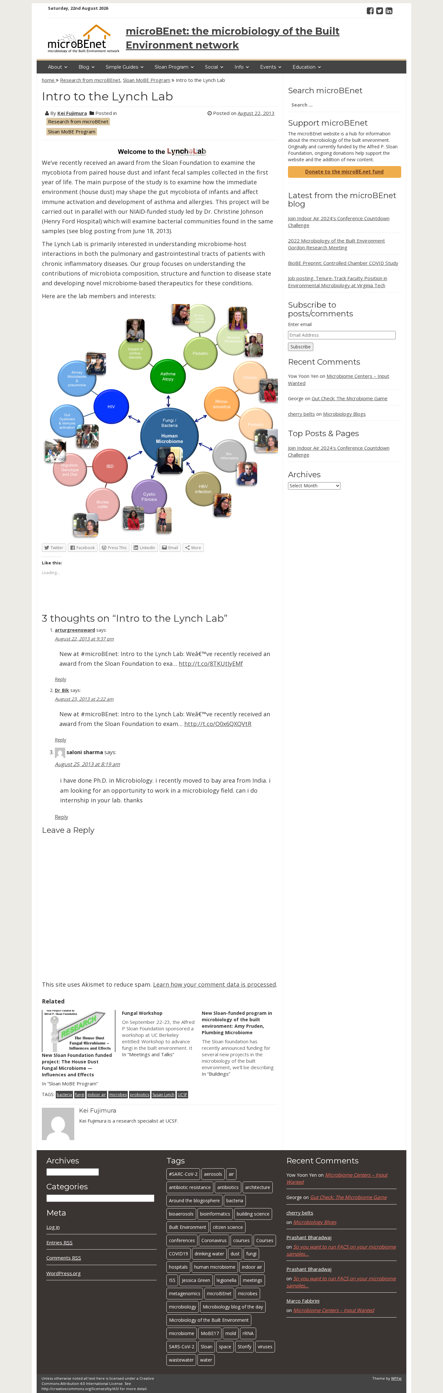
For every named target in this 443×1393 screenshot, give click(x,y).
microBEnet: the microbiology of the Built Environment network (233, 38)
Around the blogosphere (194, 1200)
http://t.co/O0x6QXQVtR (217, 724)
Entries (59, 1242)
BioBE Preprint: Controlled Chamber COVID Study (343, 263)
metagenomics (184, 1293)
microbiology (182, 1307)
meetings (252, 1280)
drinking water (209, 1254)
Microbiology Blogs (344, 414)
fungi (79, 1094)
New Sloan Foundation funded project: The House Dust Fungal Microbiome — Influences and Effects (77, 1065)
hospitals (178, 1267)
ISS (172, 1280)
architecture (257, 1187)
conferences (182, 1240)
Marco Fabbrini (302, 1300)
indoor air (97, 1094)
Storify (244, 1346)
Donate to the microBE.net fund (344, 171)
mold (230, 1333)
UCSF (182, 1094)
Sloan (206, 1346)
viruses (265, 1346)
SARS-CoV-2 (181, 1346)
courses (241, 1240)
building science (253, 1214)
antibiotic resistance (190, 1187)
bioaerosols (181, 1214)
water (206, 1360)
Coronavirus (214, 1240)
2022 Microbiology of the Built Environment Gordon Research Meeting (336, 244)
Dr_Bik (62, 690)
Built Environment (187, 1227)
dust (235, 1254)
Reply (60, 679)
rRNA (248, 1333)
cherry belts (301, 414)
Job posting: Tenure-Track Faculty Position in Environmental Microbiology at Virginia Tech (337, 281)
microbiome (181, 1333)
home (49, 80)
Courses (264, 1240)
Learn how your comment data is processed (214, 984)
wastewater (181, 1360)
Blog (83, 67)
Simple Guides (122, 67)
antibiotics (228, 1187)
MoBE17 (210, 1333)
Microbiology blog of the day (233, 1307)
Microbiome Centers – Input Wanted (333, 1310)
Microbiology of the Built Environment (209, 1320)
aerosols (213, 1174)
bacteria (64, 1094)
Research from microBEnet (90, 80)
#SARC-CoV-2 (183, 1174)
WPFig (396, 1378)
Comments (63, 1257)
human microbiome (214, 1267)
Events (268, 67)
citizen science (228, 1227)
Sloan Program (171, 67)
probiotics (139, 1094)
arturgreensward (75, 630)
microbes (118, 1094)
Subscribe (301, 347)
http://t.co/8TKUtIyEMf (211, 663)
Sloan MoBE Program (146, 80)
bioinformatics (215, 1214)
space (225, 1346)
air (231, 1174)
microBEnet (219, 1293)
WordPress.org (63, 1273)
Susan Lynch (163, 1094)
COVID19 (178, 1254)
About (55, 67)
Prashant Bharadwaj (308, 1237)
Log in (53, 1227)
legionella (226, 1280)
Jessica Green (196, 1280)
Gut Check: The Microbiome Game (350, 398)
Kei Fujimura (72, 113)
